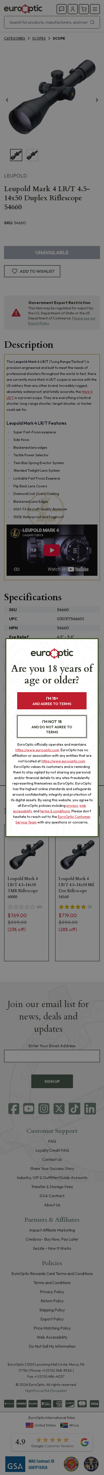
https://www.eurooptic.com (37, 750)
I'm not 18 (52, 726)
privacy (72, 805)
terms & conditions (55, 811)
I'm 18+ (52, 701)
